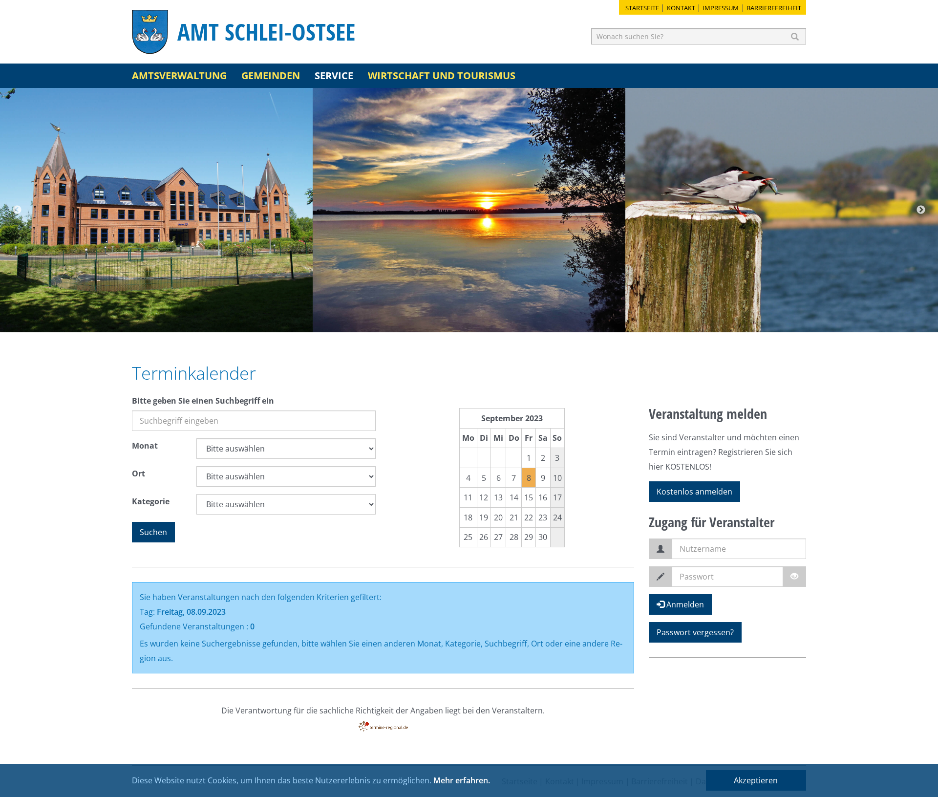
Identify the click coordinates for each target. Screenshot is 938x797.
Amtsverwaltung (179, 75)
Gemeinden (270, 75)
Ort (138, 473)
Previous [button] (17, 210)
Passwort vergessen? (695, 632)
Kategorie (151, 501)
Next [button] (921, 210)
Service (334, 75)
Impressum (721, 7)
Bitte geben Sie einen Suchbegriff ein (203, 400)
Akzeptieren (756, 780)
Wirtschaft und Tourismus (441, 75)
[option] (156, 210)
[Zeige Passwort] (794, 576)
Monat (145, 445)
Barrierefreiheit (773, 7)
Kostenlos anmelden (694, 491)
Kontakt (681, 7)
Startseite (642, 7)
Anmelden (684, 604)
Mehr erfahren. (461, 780)
